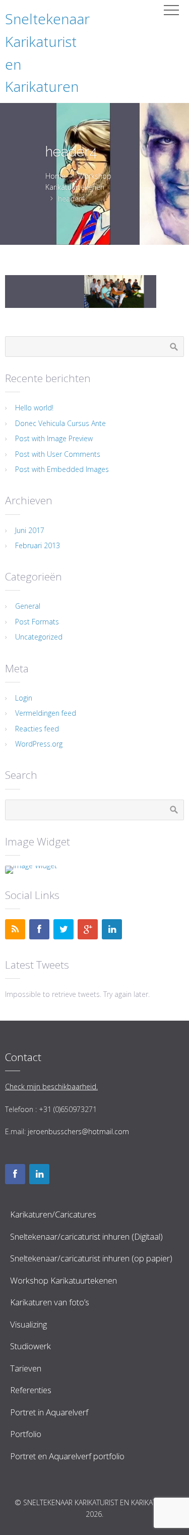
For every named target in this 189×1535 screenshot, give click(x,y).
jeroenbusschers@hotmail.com (78, 1131)
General (27, 606)
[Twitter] (63, 929)
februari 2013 (37, 545)
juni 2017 (29, 530)
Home (55, 176)
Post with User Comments (57, 454)
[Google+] (88, 929)
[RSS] (15, 929)
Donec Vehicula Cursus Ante (60, 423)
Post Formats (37, 621)
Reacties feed (37, 728)
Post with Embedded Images (62, 469)
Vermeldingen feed (45, 713)
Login (23, 698)
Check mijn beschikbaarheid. (51, 1086)
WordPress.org (38, 744)
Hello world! (34, 407)
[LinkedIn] (112, 929)
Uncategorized (38, 637)
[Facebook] (39, 929)
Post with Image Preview (54, 438)
